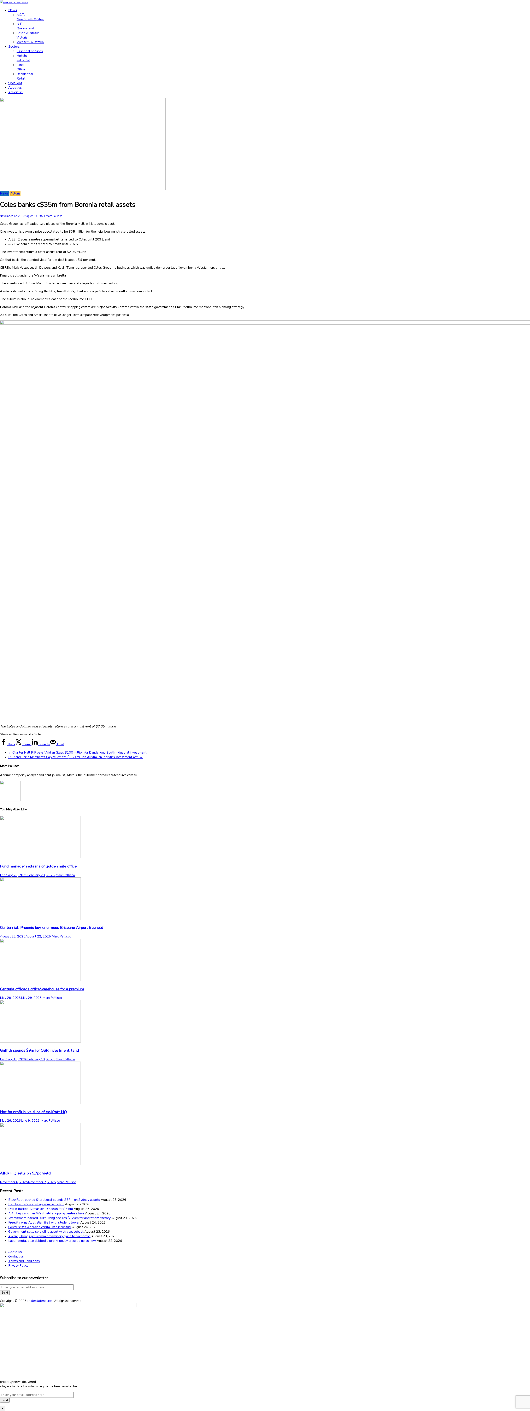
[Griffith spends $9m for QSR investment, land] (40, 1041)
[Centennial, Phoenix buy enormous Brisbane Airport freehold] (40, 919)
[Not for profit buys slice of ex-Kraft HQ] (40, 1103)
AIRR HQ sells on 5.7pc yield (25, 1173)
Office (21, 69)
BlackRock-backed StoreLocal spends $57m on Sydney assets (54, 1199)
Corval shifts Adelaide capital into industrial (39, 1227)
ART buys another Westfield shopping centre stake (46, 1213)
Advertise (15, 92)
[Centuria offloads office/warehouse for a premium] (40, 980)
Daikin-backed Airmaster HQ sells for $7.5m (40, 1209)
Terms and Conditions (24, 1261)
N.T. (19, 24)
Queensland (25, 28)
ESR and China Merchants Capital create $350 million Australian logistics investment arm (75, 757)
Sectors (14, 46)
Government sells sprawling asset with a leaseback (46, 1231)
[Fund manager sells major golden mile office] (40, 857)
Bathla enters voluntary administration (36, 1204)
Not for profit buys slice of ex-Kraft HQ (33, 1112)
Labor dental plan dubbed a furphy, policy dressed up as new (52, 1240)
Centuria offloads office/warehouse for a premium (42, 989)
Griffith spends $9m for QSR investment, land (39, 1050)
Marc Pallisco (54, 216)
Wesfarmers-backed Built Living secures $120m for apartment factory (59, 1218)
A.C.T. (21, 14)
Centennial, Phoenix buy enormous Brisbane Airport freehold (51, 927)
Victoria (22, 37)
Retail (21, 78)
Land (20, 65)
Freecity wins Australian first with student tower (44, 1222)
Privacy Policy (18, 1265)
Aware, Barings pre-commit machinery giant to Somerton (49, 1236)
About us (15, 87)
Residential (25, 74)
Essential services (30, 51)
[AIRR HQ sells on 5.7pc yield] (40, 1164)
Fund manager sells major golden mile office (38, 866)
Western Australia (30, 42)
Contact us (16, 1256)
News (12, 10)
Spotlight (15, 83)
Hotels (22, 55)
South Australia (28, 33)
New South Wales (30, 19)
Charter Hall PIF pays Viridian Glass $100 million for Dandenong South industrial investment (77, 752)
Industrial (23, 60)
